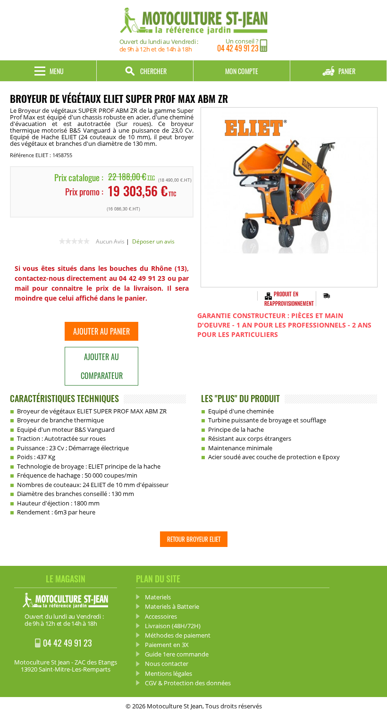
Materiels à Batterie (172, 606)
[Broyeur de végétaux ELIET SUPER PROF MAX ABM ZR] (289, 197)
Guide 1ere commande (177, 654)
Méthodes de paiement (177, 635)
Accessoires (161, 616)
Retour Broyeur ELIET (193, 539)
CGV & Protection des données (188, 683)
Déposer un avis (153, 241)
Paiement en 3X (167, 644)
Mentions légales (168, 673)
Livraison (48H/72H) (173, 626)
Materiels (158, 597)
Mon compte (241, 71)
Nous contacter (166, 663)
